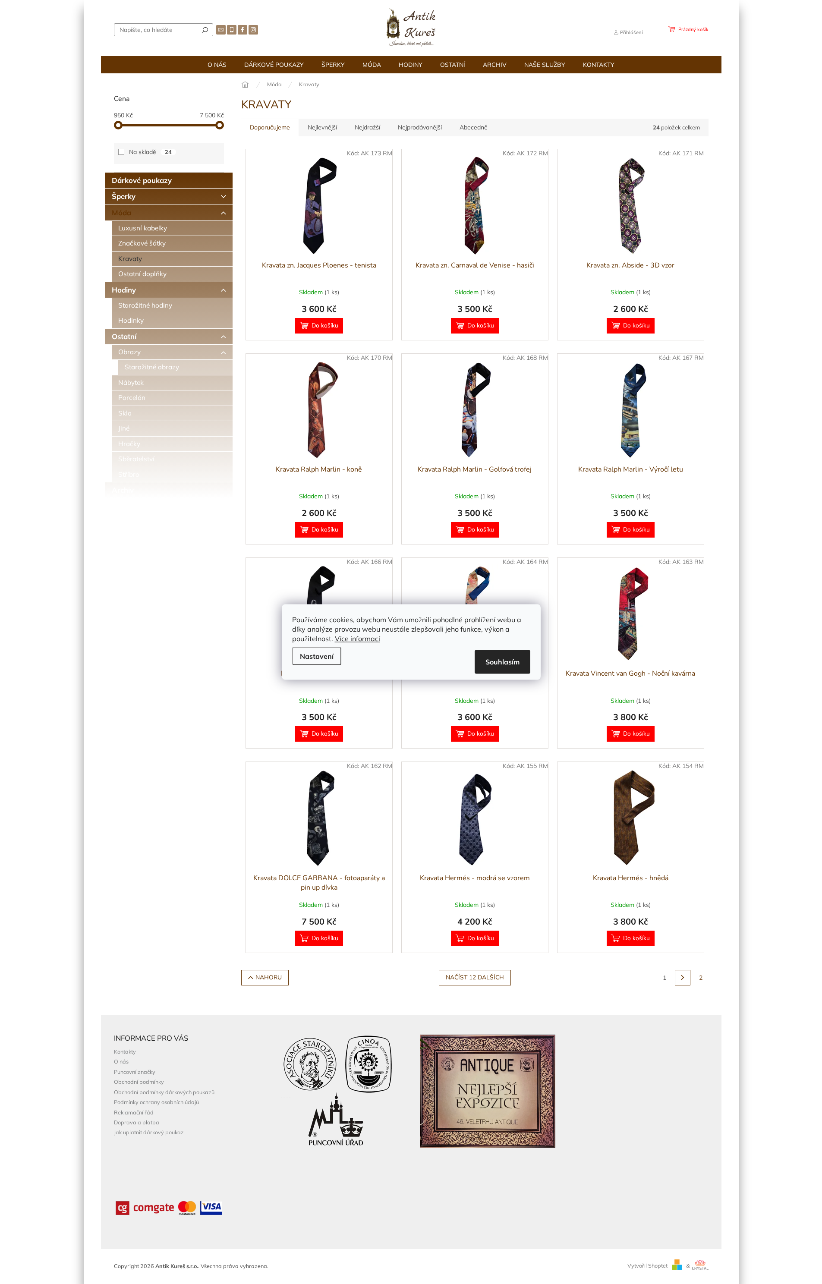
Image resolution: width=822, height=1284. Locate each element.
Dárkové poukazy (142, 180)
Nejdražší (367, 127)
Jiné (123, 428)
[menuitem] (217, 64)
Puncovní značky (134, 1071)
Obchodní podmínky (139, 1081)
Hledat (205, 29)
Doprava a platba (136, 1122)
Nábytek (131, 382)
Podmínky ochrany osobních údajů (156, 1101)
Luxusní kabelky (142, 228)
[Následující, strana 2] (682, 977)
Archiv (123, 489)
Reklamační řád (134, 1112)
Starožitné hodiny (145, 305)
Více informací (357, 638)
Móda (121, 212)
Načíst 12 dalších (475, 977)
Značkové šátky (142, 243)
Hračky (129, 444)
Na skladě (150, 152)
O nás (121, 1061)
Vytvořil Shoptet (647, 1265)
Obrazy (129, 352)
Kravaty (130, 259)
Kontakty (125, 1051)
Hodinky (131, 320)
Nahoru (268, 977)
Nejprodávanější (420, 127)
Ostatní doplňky (142, 274)
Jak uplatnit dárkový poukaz (149, 1132)
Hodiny (124, 289)
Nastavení (317, 656)
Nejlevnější (322, 127)
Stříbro (128, 474)
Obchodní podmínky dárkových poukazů (164, 1092)
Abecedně (474, 127)
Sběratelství (136, 459)
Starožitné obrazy (152, 367)
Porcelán (131, 397)
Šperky (123, 196)
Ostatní (124, 336)
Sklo (125, 413)
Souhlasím (502, 662)
